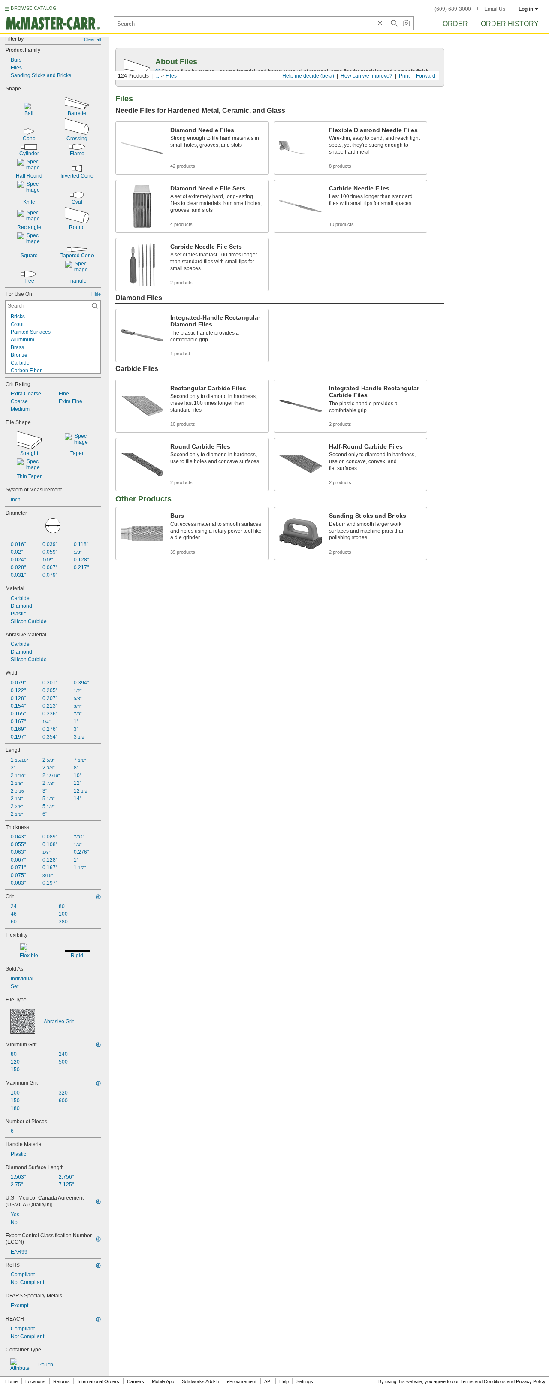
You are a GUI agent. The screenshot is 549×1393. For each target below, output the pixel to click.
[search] (94, 306)
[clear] (380, 23)
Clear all (92, 39)
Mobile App (163, 1381)
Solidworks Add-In (200, 1381)
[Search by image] (406, 23)
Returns (61, 1381)
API (267, 1381)
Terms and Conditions (483, 1381)
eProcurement (241, 1381)
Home (11, 1381)
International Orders (98, 1381)
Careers (135, 1381)
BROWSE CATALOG (34, 8)
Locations (35, 1381)
